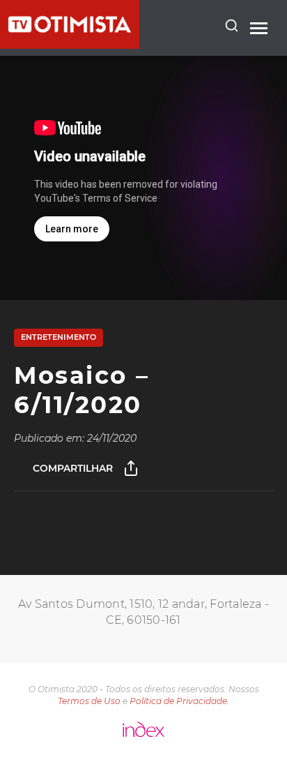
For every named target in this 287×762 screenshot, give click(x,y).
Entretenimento (58, 337)
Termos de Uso (89, 701)
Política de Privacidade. (179, 701)
